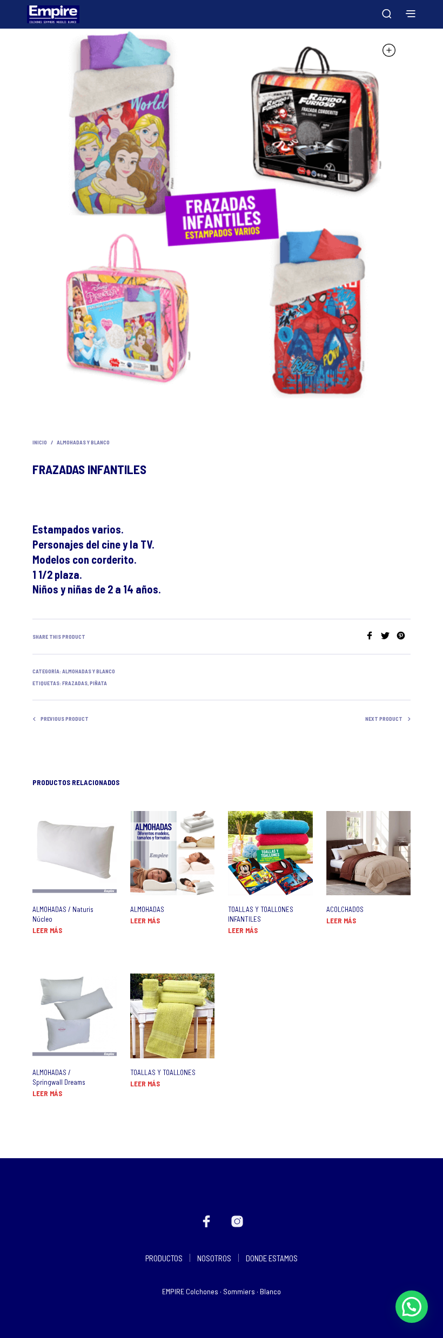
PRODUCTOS (164, 1258)
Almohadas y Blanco (83, 442)
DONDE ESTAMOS (272, 1258)
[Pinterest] (404, 636)
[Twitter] (389, 636)
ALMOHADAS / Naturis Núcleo (62, 914)
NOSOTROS (214, 1258)
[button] (411, 1306)
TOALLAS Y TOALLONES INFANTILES (260, 914)
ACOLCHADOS (345, 909)
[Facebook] (373, 636)
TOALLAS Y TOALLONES (163, 1072)
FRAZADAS (75, 683)
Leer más (47, 930)
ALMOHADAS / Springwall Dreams (58, 1077)
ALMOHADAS (147, 909)
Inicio (39, 442)
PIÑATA (98, 683)
